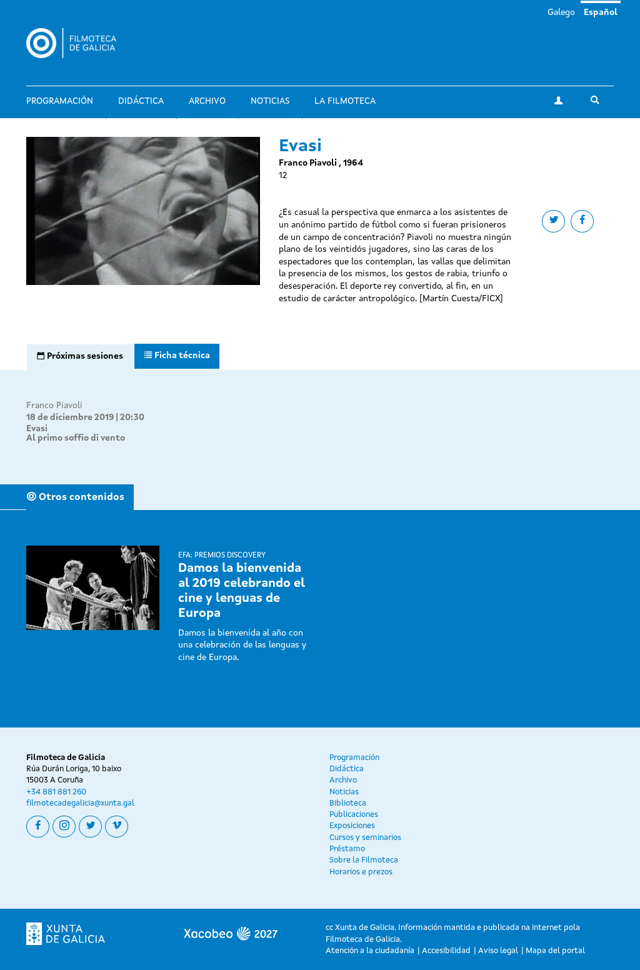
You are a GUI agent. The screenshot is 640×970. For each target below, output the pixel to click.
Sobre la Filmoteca (363, 860)
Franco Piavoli (54, 405)
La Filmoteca (345, 101)
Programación (59, 101)
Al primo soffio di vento (75, 438)
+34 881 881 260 (56, 792)
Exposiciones (352, 826)
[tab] (79, 357)
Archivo (207, 101)
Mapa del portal (555, 951)
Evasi (37, 428)
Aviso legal (498, 951)
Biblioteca (347, 803)
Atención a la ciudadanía (370, 951)
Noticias (270, 101)
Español (601, 12)
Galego (561, 12)
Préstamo (347, 849)
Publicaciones (353, 815)
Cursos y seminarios (365, 838)
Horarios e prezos (360, 872)
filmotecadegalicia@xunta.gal (80, 803)
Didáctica (141, 101)
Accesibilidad (446, 951)
